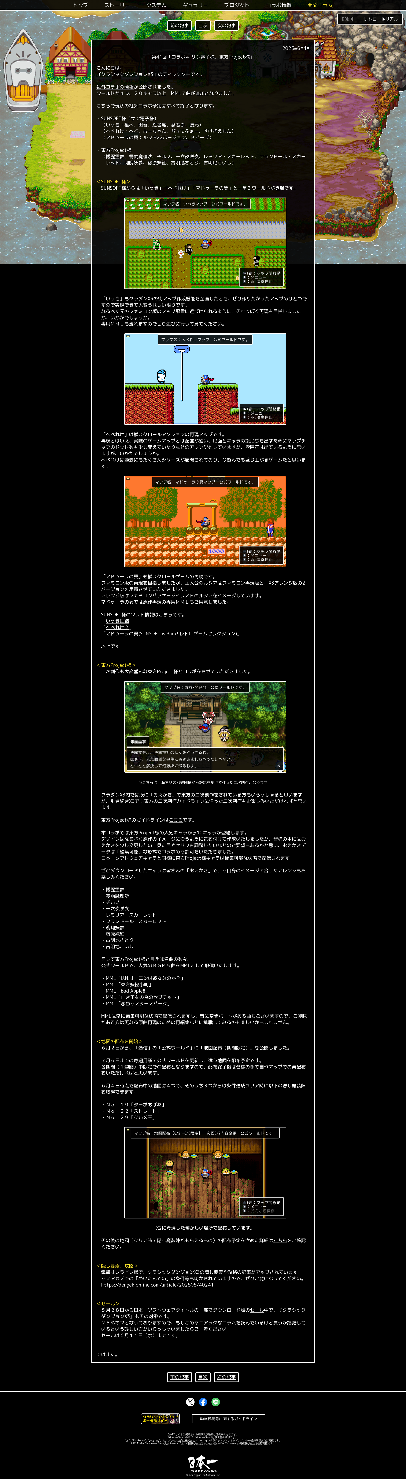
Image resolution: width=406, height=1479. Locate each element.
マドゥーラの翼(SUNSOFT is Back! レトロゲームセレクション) (171, 633)
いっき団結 (117, 621)
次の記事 (226, 25)
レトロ (370, 19)
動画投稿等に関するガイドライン (228, 1419)
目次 (203, 25)
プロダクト (237, 5)
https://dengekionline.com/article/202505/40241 (157, 1284)
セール (257, 1310)
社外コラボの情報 (115, 87)
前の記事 (179, 25)
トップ (80, 5)
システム (156, 5)
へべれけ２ (117, 627)
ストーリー (117, 5)
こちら (176, 820)
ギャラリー (195, 5)
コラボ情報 (278, 5)
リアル (391, 19)
